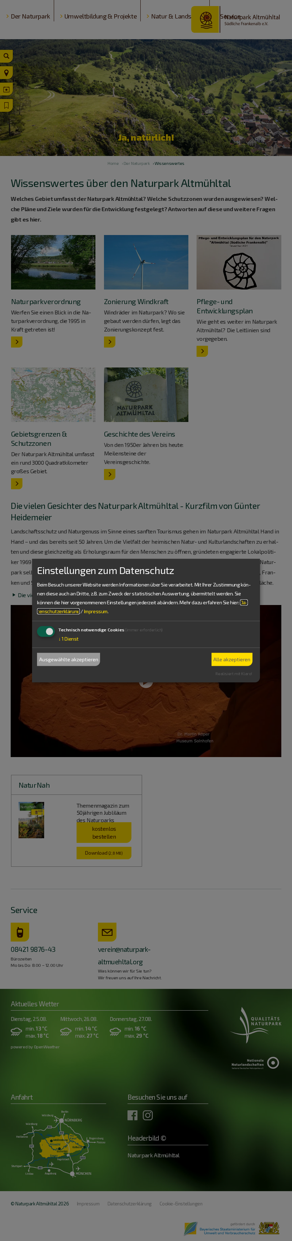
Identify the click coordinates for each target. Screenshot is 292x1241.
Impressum (96, 612)
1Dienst (68, 639)
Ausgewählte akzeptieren (68, 659)
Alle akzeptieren (231, 659)
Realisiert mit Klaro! (233, 673)
